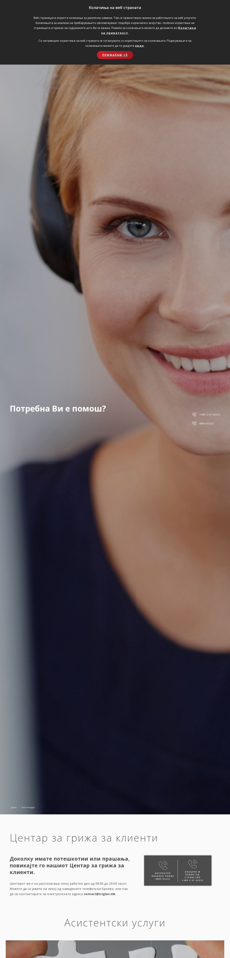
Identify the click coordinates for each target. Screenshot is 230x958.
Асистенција (28, 807)
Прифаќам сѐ (115, 55)
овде (139, 46)
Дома (14, 807)
